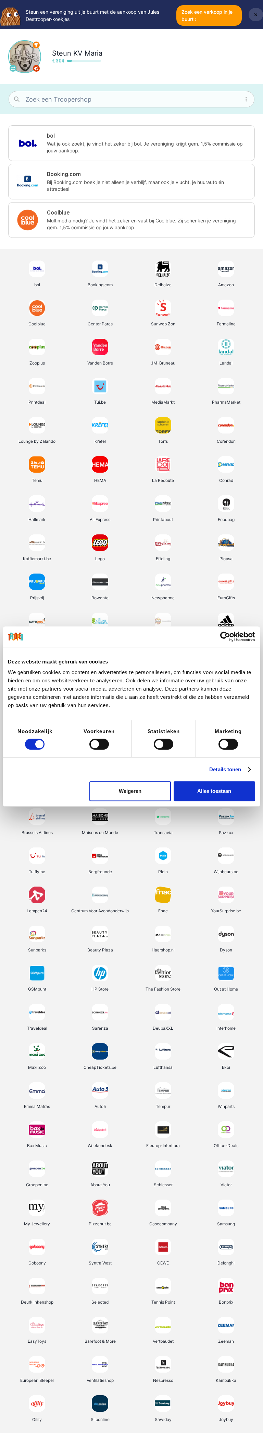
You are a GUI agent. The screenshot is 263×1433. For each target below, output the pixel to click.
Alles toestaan (214, 791)
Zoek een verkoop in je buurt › (207, 15)
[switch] (99, 744)
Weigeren (130, 791)
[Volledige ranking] (36, 45)
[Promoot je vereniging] (36, 68)
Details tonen (225, 769)
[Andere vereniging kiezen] (13, 68)
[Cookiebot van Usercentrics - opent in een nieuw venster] (225, 637)
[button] (131, 143)
